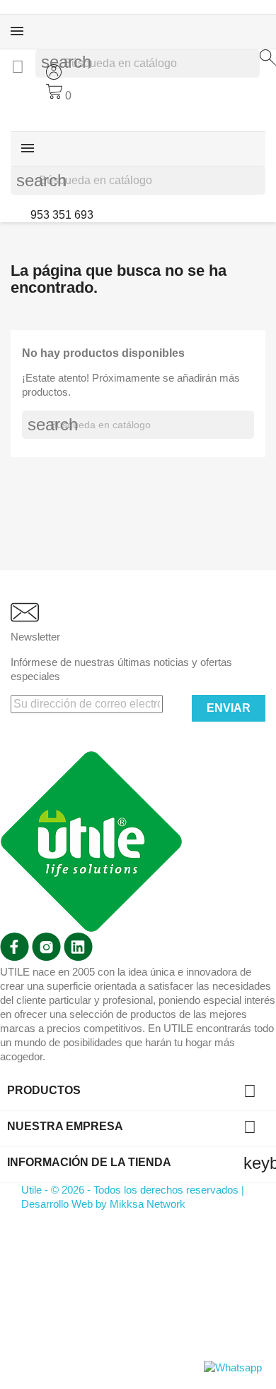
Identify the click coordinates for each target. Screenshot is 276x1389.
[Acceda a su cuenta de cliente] (54, 76)
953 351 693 (60, 215)
